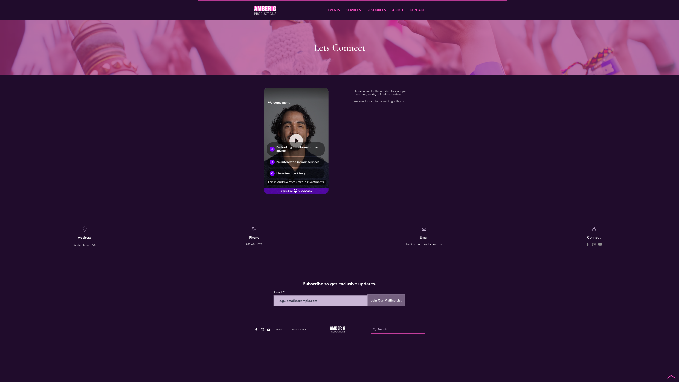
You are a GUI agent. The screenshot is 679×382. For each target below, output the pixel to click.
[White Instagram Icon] (262, 330)
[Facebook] (587, 244)
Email (278, 292)
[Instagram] (594, 244)
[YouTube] (600, 244)
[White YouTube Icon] (269, 330)
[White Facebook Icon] (256, 330)
